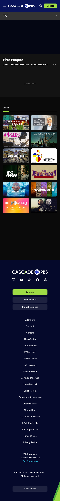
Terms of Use (30, 436)
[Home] (30, 272)
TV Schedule (30, 352)
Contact (30, 326)
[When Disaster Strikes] (16, 155)
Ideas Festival (30, 384)
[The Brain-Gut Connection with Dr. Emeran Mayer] (44, 122)
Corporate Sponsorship (30, 397)
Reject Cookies (30, 307)
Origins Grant (30, 390)
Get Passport (30, 365)
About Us (30, 320)
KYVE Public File (30, 423)
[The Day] (44, 205)
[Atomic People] (16, 189)
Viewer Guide (30, 358)
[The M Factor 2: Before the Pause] (16, 205)
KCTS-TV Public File (30, 416)
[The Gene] (44, 155)
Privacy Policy (30, 442)
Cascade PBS (27, 472)
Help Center (30, 339)
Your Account (30, 345)
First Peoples (13, 60)
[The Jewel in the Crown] (44, 172)
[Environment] (44, 189)
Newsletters (30, 299)
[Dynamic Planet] (16, 122)
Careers (30, 332)
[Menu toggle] (4, 6)
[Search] (41, 6)
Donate (50, 5)
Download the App (30, 378)
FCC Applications (30, 429)
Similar (6, 108)
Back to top (30, 488)
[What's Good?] (16, 139)
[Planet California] (44, 139)
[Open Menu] (56, 16)
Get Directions (30, 461)
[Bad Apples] (16, 172)
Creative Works (30, 403)
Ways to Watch (30, 371)
